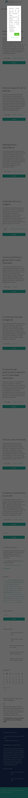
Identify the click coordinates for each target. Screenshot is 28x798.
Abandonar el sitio (14, 37)
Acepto (17, 34)
